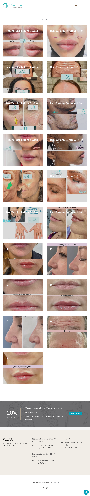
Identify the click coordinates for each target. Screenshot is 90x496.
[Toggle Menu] (86, 5)
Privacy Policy (57, 482)
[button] (75, 413)
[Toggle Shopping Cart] (76, 6)
